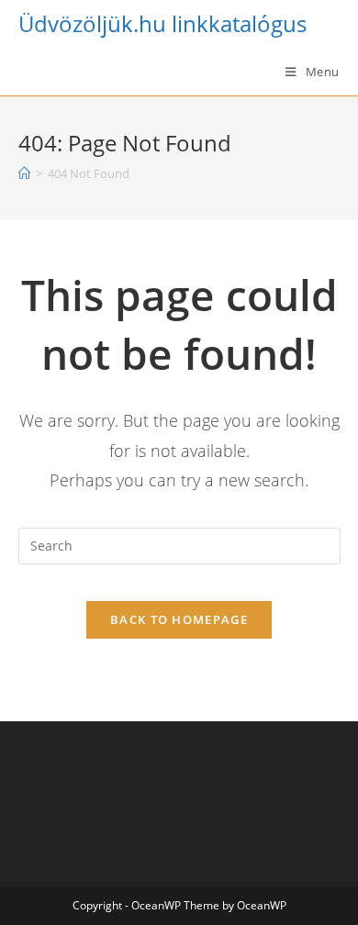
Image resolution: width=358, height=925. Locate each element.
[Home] (24, 173)
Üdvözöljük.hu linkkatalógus (162, 23)
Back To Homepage (179, 619)
